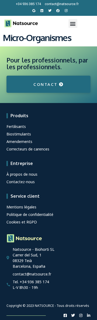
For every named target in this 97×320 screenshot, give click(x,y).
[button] (72, 23)
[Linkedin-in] (89, 315)
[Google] (34, 11)
